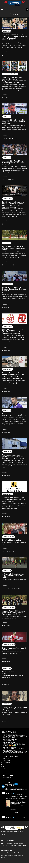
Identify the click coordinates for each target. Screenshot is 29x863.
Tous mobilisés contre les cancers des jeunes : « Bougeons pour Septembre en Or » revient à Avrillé (14, 80)
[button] (2, 9)
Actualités (9, 198)
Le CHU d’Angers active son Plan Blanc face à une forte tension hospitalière (13, 374)
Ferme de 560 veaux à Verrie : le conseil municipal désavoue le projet (14, 289)
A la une (5, 31)
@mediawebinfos (18, 794)
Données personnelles (7, 855)
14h (24, 793)
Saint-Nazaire (6, 762)
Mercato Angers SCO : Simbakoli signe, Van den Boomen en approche (14, 708)
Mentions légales (18, 855)
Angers (4, 764)
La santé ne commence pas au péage (13, 672)
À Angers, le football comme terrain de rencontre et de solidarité (13, 575)
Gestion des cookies (19, 852)
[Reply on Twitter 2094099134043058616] (6, 813)
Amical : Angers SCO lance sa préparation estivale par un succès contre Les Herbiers (13, 612)
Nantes (4, 766)
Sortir (13, 536)
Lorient (4, 769)
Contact (3, 857)
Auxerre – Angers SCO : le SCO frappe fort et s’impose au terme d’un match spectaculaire (14, 37)
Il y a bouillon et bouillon (11, 540)
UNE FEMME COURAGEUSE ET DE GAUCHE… (14, 748)
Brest (4, 771)
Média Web (6, 758)
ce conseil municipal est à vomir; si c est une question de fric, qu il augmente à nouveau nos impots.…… (15, 752)
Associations (10, 73)
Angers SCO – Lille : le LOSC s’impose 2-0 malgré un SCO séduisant (13, 122)
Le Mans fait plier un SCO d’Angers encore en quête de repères (13, 248)
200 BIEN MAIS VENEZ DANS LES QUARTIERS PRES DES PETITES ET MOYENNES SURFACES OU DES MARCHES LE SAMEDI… (15, 736)
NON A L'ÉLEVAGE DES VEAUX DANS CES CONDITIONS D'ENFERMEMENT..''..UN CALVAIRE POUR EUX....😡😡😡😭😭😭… (14, 744)
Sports (9, 31)
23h (24, 817)
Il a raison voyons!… (8, 740)
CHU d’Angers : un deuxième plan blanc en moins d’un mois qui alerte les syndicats (14, 332)
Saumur (9, 451)
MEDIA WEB (9, 793)
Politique (15, 843)
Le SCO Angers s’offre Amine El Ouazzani (14, 649)
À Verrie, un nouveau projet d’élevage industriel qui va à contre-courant (13, 499)
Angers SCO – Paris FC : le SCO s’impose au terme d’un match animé (13, 163)
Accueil (3, 852)
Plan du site (9, 852)
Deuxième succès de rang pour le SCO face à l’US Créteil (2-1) (14, 415)
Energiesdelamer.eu (8, 777)
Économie (21, 843)
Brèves (9, 536)
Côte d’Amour (6, 760)
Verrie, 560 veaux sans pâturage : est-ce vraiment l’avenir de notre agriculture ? (14, 457)
